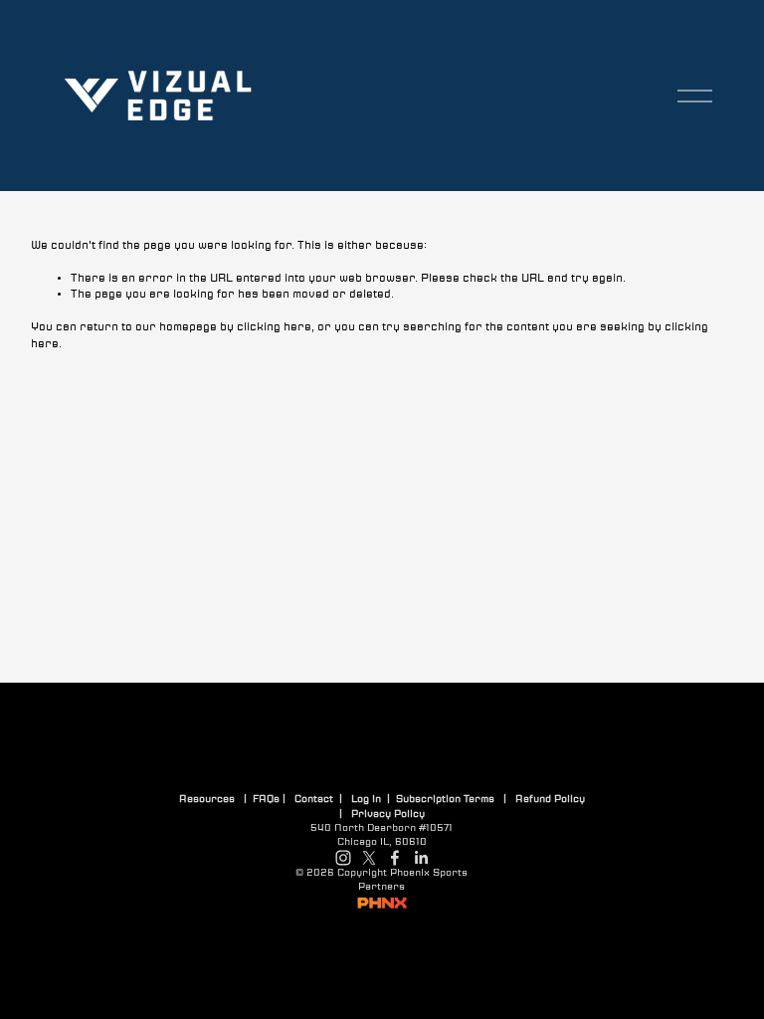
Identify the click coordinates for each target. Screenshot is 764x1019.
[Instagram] (343, 858)
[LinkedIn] (421, 858)
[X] (369, 858)
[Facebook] (395, 858)
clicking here (274, 326)
